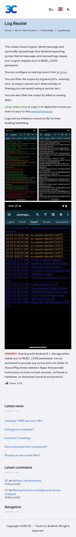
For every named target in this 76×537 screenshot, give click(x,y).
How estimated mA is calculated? (26, 446)
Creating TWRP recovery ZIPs (23, 420)
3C (6, 480)
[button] (60, 9)
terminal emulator (41, 111)
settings (62, 72)
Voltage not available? (19, 429)
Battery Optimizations (27, 480)
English (61, 11)
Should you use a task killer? (22, 455)
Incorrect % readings (18, 438)
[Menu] (51, 9)
